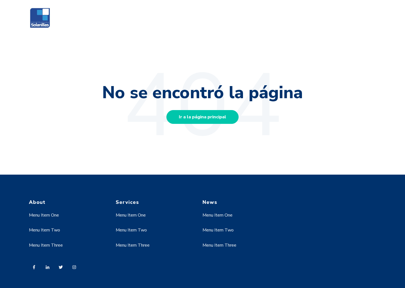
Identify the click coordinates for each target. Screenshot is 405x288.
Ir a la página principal (202, 117)
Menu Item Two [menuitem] (44, 230)
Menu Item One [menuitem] (44, 215)
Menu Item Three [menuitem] (46, 245)
